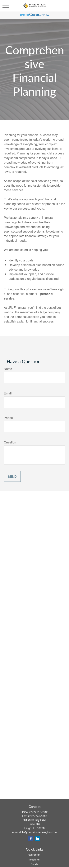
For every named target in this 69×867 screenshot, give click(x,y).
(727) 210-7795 (38, 812)
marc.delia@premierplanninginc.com (34, 832)
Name (8, 369)
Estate (34, 864)
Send (12, 476)
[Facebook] (30, 838)
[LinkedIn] (37, 838)
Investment (34, 859)
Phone (8, 418)
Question (10, 442)
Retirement (34, 854)
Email (8, 393)
